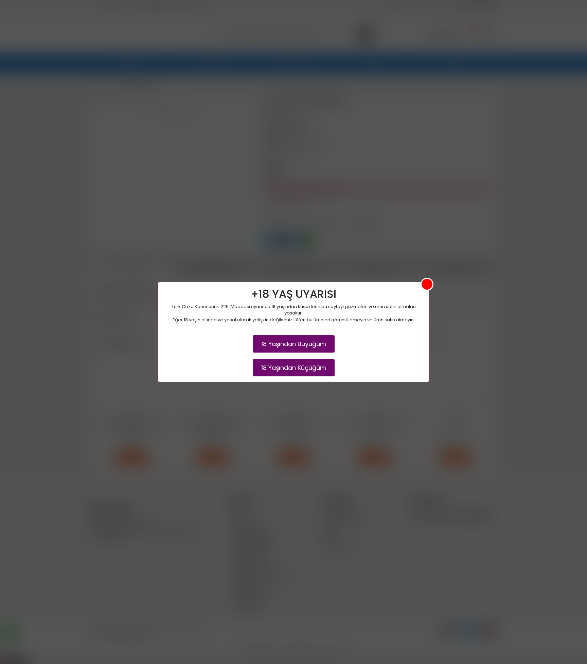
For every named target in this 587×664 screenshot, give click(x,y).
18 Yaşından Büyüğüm (293, 344)
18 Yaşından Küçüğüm (293, 367)
